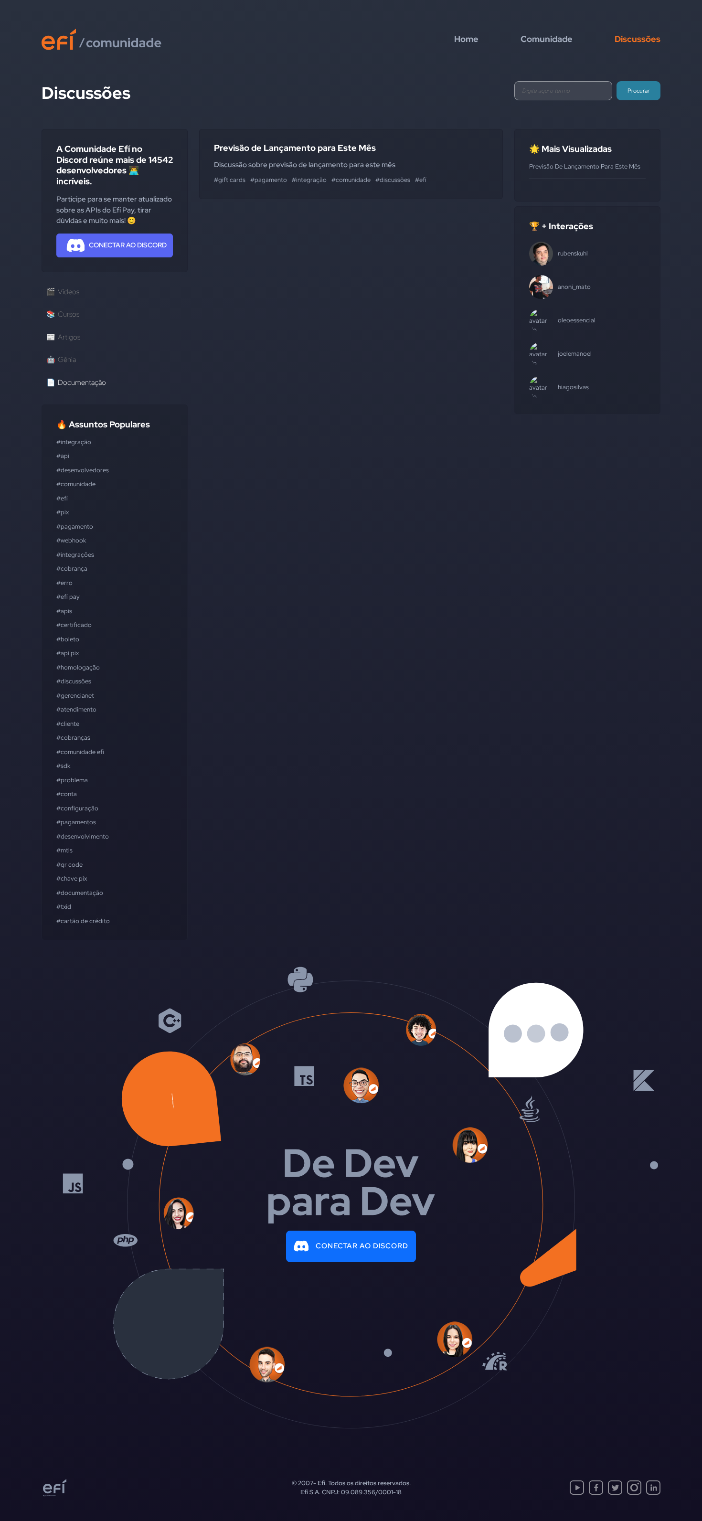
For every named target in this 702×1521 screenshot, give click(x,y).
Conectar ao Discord (362, 1246)
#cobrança (71, 568)
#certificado (74, 625)
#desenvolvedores (82, 470)
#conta (66, 794)
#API (62, 456)
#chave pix (71, 878)
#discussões (73, 681)
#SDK (63, 766)
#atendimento (76, 709)
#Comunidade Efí (80, 752)
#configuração (77, 808)
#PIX (62, 512)
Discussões (637, 38)
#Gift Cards (229, 180)
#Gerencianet (75, 695)
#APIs (64, 611)
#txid (63, 907)
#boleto (67, 639)
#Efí (62, 498)
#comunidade (76, 484)
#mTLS (64, 850)
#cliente (67, 724)
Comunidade (547, 38)
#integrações (75, 555)
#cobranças (73, 738)
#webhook (71, 540)
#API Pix (67, 653)
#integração (73, 442)
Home (466, 38)
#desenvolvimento (82, 836)
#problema (72, 780)
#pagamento (74, 526)
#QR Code (69, 865)
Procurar (638, 91)
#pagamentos (76, 822)
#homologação (78, 667)
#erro (64, 583)
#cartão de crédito (83, 921)
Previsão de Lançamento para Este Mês (295, 147)
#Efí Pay (68, 597)
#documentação (79, 893)
